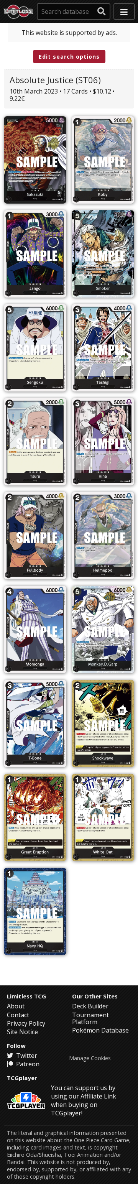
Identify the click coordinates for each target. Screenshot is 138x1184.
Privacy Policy (26, 1023)
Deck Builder (90, 1006)
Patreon (27, 1064)
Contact (18, 1015)
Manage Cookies (90, 1058)
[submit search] (102, 11)
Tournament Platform (90, 1018)
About (16, 1006)
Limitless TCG (26, 996)
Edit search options (69, 56)
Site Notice (22, 1032)
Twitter (26, 1055)
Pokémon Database (100, 1030)
